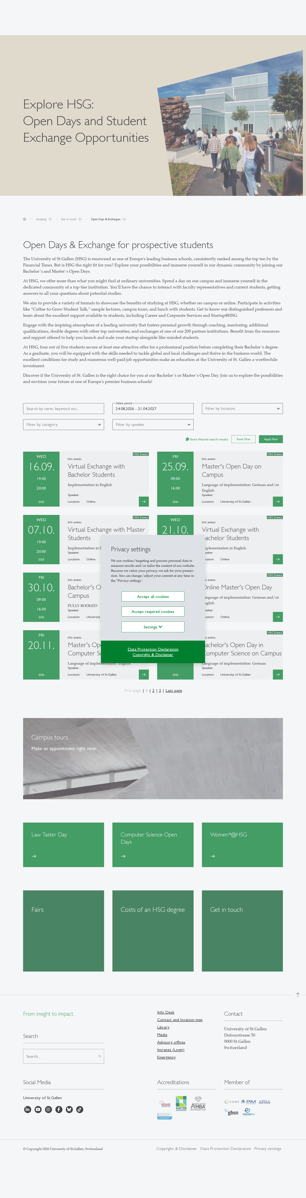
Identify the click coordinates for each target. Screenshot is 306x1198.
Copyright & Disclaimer (153, 654)
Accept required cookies (153, 611)
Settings (151, 626)
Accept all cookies (153, 596)
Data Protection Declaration (153, 649)
